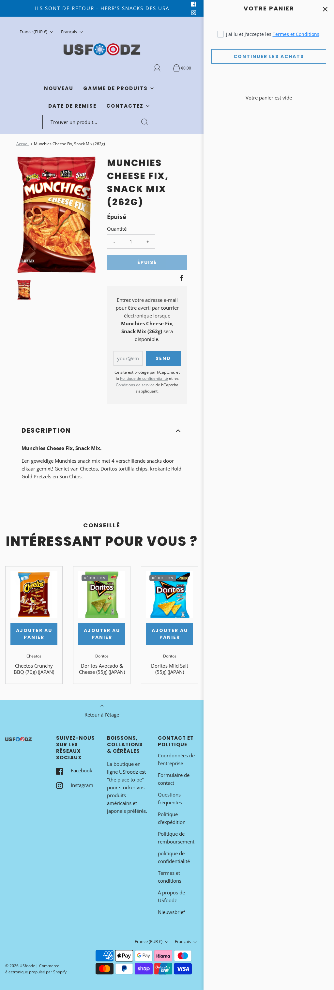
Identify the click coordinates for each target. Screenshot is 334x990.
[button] (24, 290)
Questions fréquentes (170, 798)
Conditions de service (135, 385)
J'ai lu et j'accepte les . (273, 34)
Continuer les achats (269, 56)
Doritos (102, 656)
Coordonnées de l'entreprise (176, 759)
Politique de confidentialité (144, 378)
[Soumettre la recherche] (145, 122)
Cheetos (33, 656)
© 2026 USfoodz (20, 965)
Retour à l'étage (101, 714)
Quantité (117, 228)
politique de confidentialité (174, 857)
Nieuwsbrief (171, 912)
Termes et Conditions (296, 34)
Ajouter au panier (34, 634)
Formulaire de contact (174, 779)
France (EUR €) (34, 32)
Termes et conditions (169, 877)
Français (69, 32)
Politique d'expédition (172, 818)
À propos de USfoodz (171, 896)
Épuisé (147, 262)
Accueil (22, 144)
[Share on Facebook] (181, 278)
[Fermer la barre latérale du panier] (325, 9)
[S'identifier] (161, 68)
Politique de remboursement (176, 837)
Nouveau (58, 88)
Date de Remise (72, 105)
